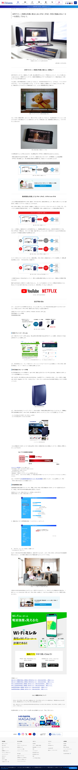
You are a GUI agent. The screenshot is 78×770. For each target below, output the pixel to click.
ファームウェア (35, 750)
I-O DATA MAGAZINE (22, 8)
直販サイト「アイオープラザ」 (53, 750)
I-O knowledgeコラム (69, 1)
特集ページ (16, 8)
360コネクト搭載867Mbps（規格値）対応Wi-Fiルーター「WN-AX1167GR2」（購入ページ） (32, 681)
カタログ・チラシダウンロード (22, 745)
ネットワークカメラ (5, 754)
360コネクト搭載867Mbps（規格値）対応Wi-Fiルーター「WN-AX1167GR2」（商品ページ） (32, 680)
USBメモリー (4, 756)
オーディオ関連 (4, 759)
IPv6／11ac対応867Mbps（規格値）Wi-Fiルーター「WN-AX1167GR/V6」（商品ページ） (31, 683)
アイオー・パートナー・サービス (22, 750)
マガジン (49, 743)
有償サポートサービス (20, 755)
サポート (34, 741)
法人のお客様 (19, 741)
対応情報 (34, 743)
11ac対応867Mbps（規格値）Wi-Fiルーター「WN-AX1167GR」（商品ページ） (29, 687)
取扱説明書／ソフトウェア (37, 747)
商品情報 (3, 741)
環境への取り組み (66, 747)
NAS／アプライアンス (5, 747)
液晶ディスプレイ (4, 743)
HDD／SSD (4, 745)
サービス (18, 753)
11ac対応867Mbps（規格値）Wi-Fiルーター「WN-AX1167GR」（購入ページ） (29, 689)
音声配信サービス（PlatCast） (22, 757)
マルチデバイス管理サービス (21, 759)
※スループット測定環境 (15, 467)
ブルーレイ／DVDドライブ (6, 752)
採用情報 (64, 745)
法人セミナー (19, 743)
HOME (13, 8)
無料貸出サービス (20, 747)
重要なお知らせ (65, 750)
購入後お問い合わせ (36, 754)
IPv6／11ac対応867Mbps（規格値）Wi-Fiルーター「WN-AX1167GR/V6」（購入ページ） (31, 685)
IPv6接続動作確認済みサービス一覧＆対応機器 (31, 478)
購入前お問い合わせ (36, 752)
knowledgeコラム (51, 745)
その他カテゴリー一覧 (5, 761)
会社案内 (64, 743)
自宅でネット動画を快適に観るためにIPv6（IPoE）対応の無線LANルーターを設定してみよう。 (38, 8)
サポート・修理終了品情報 (37, 745)
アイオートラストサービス (21, 761)
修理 (33, 756)
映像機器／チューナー (5, 750)
